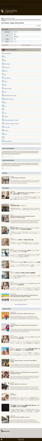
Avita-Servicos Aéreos (26, 45)
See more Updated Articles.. (21, 304)
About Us (2, 433)
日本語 (39, 25)
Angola (15, 41)
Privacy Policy (8, 433)
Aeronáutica (5, 45)
